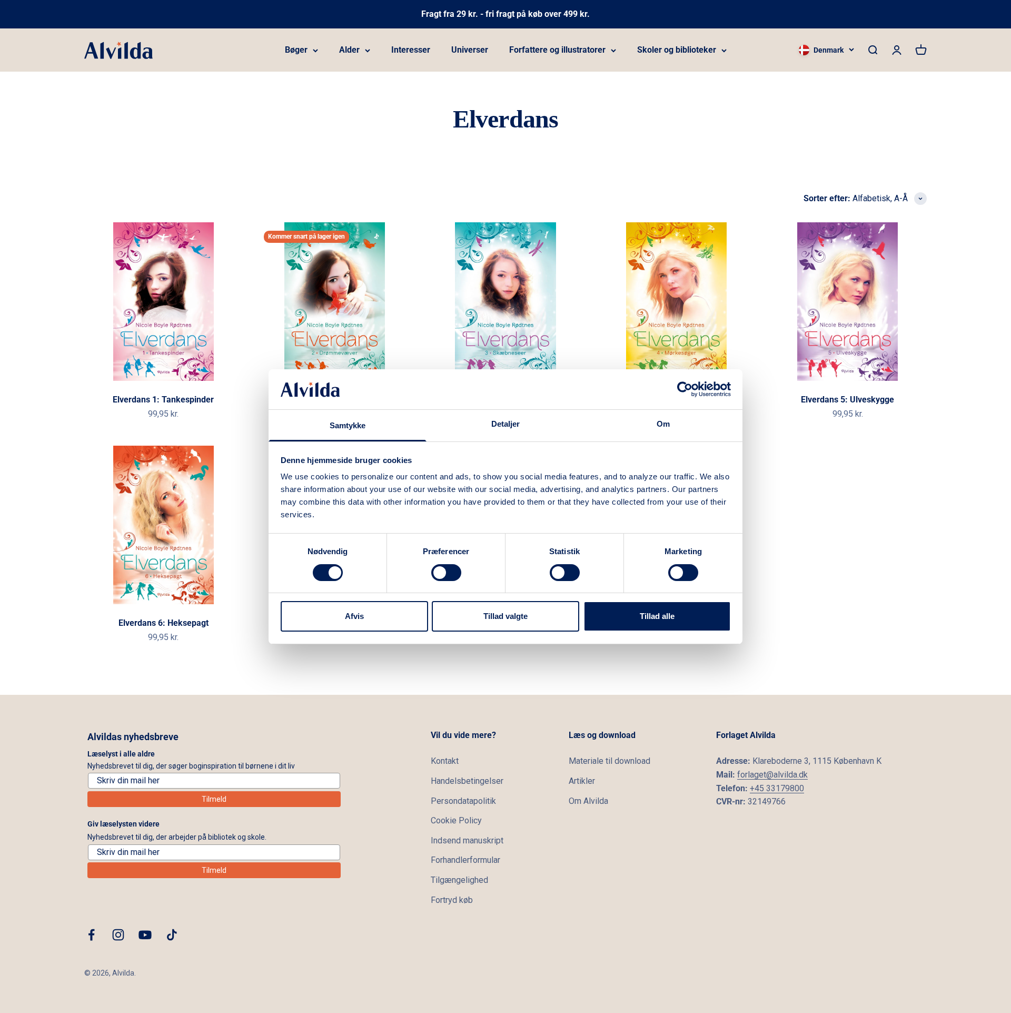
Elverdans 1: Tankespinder (163, 400)
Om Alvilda (588, 801)
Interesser (410, 50)
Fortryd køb (452, 900)
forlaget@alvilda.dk (772, 775)
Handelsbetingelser (467, 781)
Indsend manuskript (467, 840)
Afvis (354, 616)
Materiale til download (609, 761)
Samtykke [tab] (348, 425)
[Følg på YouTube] (145, 935)
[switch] (446, 572)
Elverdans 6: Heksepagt (163, 623)
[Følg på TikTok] (172, 935)
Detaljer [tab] (505, 423)
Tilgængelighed (459, 880)
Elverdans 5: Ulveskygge (847, 400)
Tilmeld (214, 799)
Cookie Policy (456, 820)
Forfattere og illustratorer (557, 50)
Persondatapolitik (463, 801)
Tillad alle (657, 616)
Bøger (296, 50)
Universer (469, 50)
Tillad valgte (505, 616)
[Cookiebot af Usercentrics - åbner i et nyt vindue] (685, 389)
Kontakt (445, 761)
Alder (349, 50)
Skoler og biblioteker (676, 50)
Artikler (582, 781)
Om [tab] (663, 423)
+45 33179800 (777, 788)
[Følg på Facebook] (91, 935)
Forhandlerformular (465, 860)
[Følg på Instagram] (118, 935)
